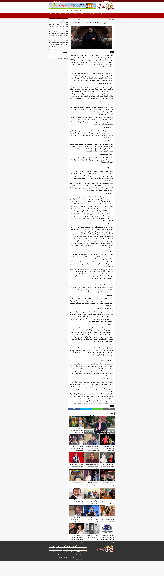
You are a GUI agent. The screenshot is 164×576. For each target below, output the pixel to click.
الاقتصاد (68, 14)
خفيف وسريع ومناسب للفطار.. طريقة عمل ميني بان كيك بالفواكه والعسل (51, 22)
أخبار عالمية (99, 14)
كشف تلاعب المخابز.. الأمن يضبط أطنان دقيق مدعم (56, 40)
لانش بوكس (73, 403)
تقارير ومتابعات (53, 14)
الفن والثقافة (84, 14)
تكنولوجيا (64, 14)
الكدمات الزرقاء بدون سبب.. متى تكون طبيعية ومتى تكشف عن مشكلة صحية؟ (51, 35)
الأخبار (109, 14)
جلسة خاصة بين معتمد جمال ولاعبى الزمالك (57, 24)
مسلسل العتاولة (88, 403)
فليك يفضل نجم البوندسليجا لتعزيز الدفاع (57, 26)
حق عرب (94, 403)
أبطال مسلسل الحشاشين (107, 403)
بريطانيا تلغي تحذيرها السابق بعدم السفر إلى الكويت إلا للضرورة (53, 49)
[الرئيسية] (113, 14)
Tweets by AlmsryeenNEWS (62, 58)
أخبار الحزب (94, 14)
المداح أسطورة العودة (80, 403)
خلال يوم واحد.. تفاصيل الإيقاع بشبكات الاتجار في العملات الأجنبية (53, 42)
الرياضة (89, 14)
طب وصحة (59, 14)
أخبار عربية (105, 14)
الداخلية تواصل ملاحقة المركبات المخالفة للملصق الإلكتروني (54, 33)
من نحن (112, 543)
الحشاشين (99, 403)
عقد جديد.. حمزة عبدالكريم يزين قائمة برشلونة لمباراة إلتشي (54, 31)
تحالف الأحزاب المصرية (75, 14)
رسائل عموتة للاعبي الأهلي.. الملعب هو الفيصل (56, 29)
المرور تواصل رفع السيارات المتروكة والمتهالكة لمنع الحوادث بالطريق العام (51, 38)
